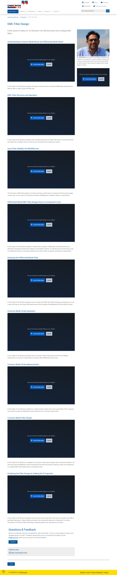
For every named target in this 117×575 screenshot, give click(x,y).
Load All (49, 64)
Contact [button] (56, 11)
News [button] (40, 11)
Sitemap (82, 572)
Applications (23, 17)
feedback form (13, 537)
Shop (95, 2)
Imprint (106, 572)
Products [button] (22, 11)
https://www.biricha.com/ (19, 552)
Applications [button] (12, 11)
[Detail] (17, 4)
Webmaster (23, 572)
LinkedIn (86, 2)
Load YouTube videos (38, 64)
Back (11, 564)
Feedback (13, 542)
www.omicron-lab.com (12, 17)
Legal (88, 572)
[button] (3, 571)
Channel (105, 2)
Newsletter (87, 6)
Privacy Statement (97, 572)
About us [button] (48, 11)
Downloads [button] (31, 11)
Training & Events (100, 6)
